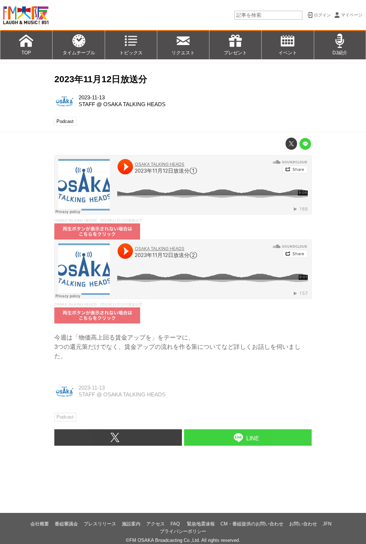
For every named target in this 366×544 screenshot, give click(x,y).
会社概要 (39, 523)
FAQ (175, 523)
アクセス (155, 523)
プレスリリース (100, 523)
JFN (327, 523)
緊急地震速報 (201, 523)
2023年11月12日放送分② (121, 304)
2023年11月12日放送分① (121, 220)
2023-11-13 (92, 97)
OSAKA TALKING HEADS (134, 104)
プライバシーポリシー (183, 531)
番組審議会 (66, 523)
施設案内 (131, 523)
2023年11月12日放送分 (100, 79)
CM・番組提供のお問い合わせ (252, 523)
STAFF (87, 104)
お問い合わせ (303, 523)
